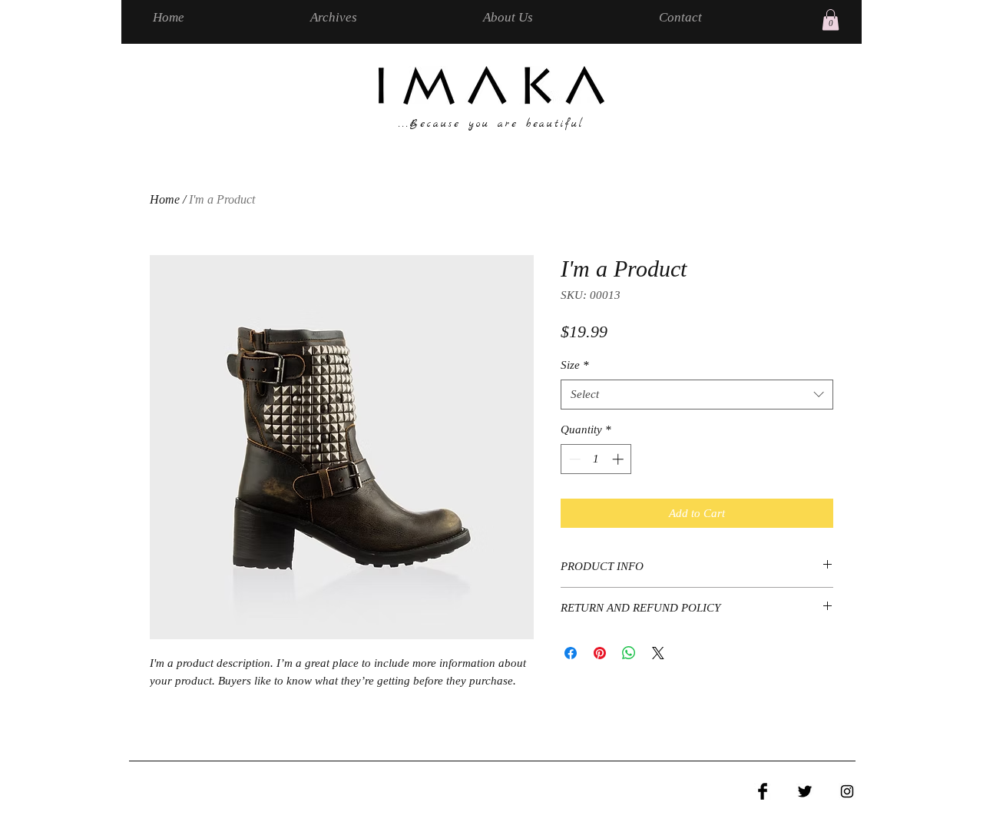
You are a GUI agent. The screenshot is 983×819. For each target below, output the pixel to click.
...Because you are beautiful (491, 124)
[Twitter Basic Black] (804, 791)
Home (165, 199)
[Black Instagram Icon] (847, 791)
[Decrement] (573, 459)
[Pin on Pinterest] (600, 653)
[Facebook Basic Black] (762, 791)
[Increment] (619, 459)
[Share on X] (658, 653)
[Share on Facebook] (570, 653)
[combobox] (697, 395)
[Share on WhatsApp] (629, 653)
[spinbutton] (596, 459)
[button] (830, 19)
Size (575, 365)
